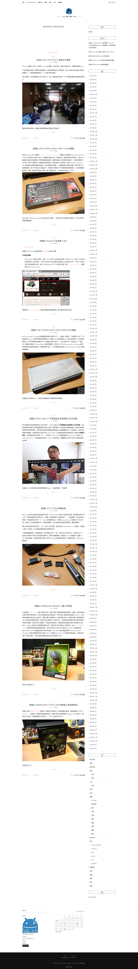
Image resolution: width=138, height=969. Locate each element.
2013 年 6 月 (93, 477)
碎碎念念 (92, 837)
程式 (91, 841)
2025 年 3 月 (93, 87)
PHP (92, 852)
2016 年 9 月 (93, 339)
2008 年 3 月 (93, 637)
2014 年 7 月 (93, 432)
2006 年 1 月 (93, 730)
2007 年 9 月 (93, 659)
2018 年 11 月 (93, 254)
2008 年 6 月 (93, 629)
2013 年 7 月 (93, 473)
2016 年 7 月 (93, 347)
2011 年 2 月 (93, 581)
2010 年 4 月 (93, 600)
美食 (91, 871)
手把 (92, 811)
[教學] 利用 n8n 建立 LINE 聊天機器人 (99, 56)
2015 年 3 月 (93, 403)
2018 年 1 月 (93, 287)
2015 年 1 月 (93, 410)
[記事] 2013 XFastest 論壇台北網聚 (53, 60)
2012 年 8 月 (93, 514)
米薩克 (102, 27)
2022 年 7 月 (93, 116)
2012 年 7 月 (93, 518)
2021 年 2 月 (93, 157)
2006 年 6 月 (93, 715)
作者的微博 (45, 251)
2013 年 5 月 (93, 481)
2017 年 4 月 (93, 313)
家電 (92, 778)
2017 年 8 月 (93, 306)
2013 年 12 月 (93, 458)
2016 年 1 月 (93, 365)
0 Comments (35, 138)
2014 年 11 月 (93, 417)
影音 (91, 789)
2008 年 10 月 (93, 614)
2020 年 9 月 (93, 172)
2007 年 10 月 (93, 655)
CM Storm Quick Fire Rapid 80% (49, 155)
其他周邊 (93, 804)
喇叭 (92, 808)
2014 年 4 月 (93, 443)
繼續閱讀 (53, 132)
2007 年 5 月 (93, 674)
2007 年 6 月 (93, 670)
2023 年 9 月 (93, 98)
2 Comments (35, 319)
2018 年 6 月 (93, 269)
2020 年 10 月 (93, 168)
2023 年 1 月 (93, 109)
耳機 (53, 415)
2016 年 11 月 (93, 332)
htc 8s (67, 517)
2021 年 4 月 (93, 150)
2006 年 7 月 (93, 711)
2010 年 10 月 (93, 588)
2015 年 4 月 (93, 399)
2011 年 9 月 (93, 555)
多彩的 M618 (32, 612)
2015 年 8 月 (93, 384)
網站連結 (60, 2)
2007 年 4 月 (93, 678)
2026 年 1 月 (93, 76)
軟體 (53, 237)
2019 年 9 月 (93, 217)
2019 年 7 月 (93, 224)
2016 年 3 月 (93, 362)
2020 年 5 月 (93, 187)
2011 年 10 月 (93, 551)
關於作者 (40, 2)
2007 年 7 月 (93, 666)
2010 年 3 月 (93, 603)
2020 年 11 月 (93, 165)
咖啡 (91, 763)
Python (93, 856)
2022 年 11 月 (93, 113)
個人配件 (92, 759)
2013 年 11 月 (93, 462)
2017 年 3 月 (93, 317)
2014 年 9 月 (93, 425)
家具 (92, 774)
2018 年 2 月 (93, 284)
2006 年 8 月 (93, 707)
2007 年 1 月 (93, 689)
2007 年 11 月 (93, 652)
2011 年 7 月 (93, 562)
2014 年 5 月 (93, 440)
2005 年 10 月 (93, 741)
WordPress (94, 863)
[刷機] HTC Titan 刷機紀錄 (53, 508)
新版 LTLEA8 (29, 247)
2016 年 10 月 (93, 336)
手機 (53, 505)
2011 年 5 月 (93, 570)
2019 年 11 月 (93, 209)
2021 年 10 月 (93, 139)
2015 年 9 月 (93, 380)
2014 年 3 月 (93, 447)
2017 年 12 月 (93, 291)
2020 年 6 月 (93, 183)
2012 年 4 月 (93, 529)
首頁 (23, 2)
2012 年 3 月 (93, 533)
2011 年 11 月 (93, 548)
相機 (92, 822)
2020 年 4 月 (93, 191)
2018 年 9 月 (93, 258)
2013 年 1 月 (93, 495)
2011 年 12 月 (93, 544)
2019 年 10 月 (93, 213)
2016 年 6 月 (93, 351)
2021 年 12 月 (93, 131)
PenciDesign (82, 963)
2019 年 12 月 (93, 206)
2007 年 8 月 (93, 663)
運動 (91, 886)
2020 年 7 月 (93, 180)
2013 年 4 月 (93, 484)
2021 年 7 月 (93, 142)
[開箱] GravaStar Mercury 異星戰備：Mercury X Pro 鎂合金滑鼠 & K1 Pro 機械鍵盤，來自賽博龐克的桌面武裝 (102, 45)
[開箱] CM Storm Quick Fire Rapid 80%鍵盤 (53, 330)
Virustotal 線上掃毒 (35, 310)
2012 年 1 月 (93, 540)
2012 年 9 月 (93, 510)
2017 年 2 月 (93, 321)
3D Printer (94, 800)
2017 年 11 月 (93, 295)
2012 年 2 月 (93, 536)
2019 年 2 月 (93, 243)
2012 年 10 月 (93, 507)
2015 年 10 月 (93, 377)
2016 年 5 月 (93, 354)
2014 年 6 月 (93, 436)
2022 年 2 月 (93, 128)
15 (64, 923)
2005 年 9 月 (93, 744)
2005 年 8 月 (93, 748)
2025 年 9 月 (93, 79)
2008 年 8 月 (93, 622)
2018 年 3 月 (93, 280)
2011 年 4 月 (93, 574)
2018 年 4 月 (93, 276)
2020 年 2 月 (93, 198)
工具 (55, 2)
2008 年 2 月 (93, 640)
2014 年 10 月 (93, 421)
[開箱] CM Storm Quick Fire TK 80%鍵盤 (53, 148)
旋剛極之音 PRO (34, 711)
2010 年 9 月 (93, 592)
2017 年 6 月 (93, 310)
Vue (92, 860)
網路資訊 (53, 57)
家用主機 (92, 767)
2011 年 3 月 (93, 577)
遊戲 (91, 878)
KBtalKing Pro (31, 2)
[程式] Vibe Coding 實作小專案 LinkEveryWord (101, 52)
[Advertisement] (53, 40)
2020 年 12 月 (93, 161)
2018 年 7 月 (93, 265)
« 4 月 (56, 931)
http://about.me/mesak (27, 934)
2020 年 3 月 (93, 194)
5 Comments (35, 694)
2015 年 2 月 (93, 406)
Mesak (55, 62)
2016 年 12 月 (93, 328)
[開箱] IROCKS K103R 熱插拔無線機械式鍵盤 (101, 60)
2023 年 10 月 (93, 94)
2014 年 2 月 (93, 451)
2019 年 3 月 (93, 239)
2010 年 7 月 (93, 596)
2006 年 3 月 (93, 722)
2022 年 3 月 (93, 124)
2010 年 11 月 (93, 585)
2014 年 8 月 (93, 429)
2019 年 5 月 (93, 232)
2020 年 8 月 (93, 176)
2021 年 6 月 (93, 146)
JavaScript (94, 848)
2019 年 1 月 (93, 246)
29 (64, 929)
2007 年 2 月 (93, 685)
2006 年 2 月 (93, 726)
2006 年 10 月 (93, 700)
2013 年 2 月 (93, 492)
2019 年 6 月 (93, 228)
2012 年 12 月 (93, 499)
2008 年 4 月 (93, 633)
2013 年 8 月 (93, 470)
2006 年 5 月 (93, 719)
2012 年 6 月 (93, 522)
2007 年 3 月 (93, 681)
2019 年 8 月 (93, 220)
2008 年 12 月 (93, 611)
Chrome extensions (96, 845)
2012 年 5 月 (93, 525)
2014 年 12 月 (93, 414)
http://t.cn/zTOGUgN (75, 264)
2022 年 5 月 (93, 120)
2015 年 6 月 (93, 391)
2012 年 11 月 (93, 503)
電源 (92, 834)
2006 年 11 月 (93, 696)
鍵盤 (46, 2)
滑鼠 (50, 2)
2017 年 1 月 (93, 325)
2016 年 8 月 (93, 343)
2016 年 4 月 (93, 358)
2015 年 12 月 (93, 369)
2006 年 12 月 (93, 692)
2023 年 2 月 (93, 105)
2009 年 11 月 (93, 607)
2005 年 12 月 (93, 733)
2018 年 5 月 (93, 273)
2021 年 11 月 (93, 135)
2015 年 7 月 (93, 388)
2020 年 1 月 (93, 202)
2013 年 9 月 (93, 466)
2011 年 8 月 (93, 559)
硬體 (91, 796)
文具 (92, 785)
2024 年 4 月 (93, 90)
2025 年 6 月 (93, 83)
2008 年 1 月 (93, 644)
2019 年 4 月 (93, 235)
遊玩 (91, 882)
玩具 (91, 793)
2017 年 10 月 (93, 299)
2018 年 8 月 (93, 261)
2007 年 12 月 (93, 648)
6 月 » (60, 931)
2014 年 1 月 (93, 455)
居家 (91, 770)
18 (77, 923)
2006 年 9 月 (93, 704)
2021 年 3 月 (93, 154)
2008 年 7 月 (93, 626)
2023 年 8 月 (93, 102)
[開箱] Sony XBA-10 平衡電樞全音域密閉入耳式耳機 (53, 419)
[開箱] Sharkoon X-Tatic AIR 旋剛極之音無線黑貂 (53, 705)
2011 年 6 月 (93, 566)
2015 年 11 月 (93, 373)
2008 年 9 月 (93, 618)
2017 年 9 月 (93, 302)
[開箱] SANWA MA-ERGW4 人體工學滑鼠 (53, 606)
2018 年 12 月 (93, 250)
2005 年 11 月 (93, 737)
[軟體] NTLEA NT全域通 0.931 (53, 241)
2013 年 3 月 (93, 488)
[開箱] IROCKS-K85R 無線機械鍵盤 (99, 64)
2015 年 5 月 (93, 395)
